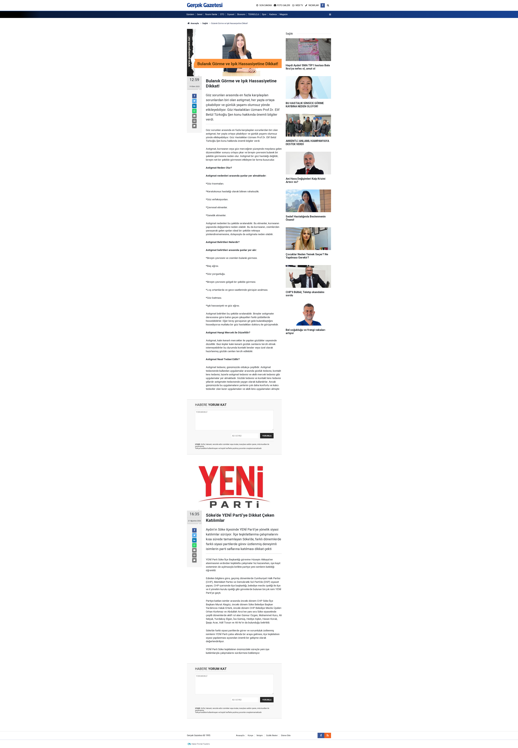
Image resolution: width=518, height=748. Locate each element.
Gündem (190, 14)
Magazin (284, 14)
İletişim (260, 735)
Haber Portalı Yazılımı (201, 744)
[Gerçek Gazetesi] (204, 5)
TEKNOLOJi (253, 14)
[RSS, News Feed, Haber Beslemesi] (327, 735)
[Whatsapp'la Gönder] (194, 111)
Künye (250, 735)
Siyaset (230, 14)
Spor (264, 14)
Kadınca (273, 14)
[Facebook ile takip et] (323, 5)
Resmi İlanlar (211, 14)
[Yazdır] (194, 121)
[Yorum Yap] (194, 126)
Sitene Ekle (286, 735)
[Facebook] (194, 96)
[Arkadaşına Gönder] (194, 116)
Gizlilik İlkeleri (272, 735)
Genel (199, 14)
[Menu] (330, 14)
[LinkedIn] (194, 106)
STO (222, 14)
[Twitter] (194, 101)
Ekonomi (241, 14)
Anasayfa (240, 735)
